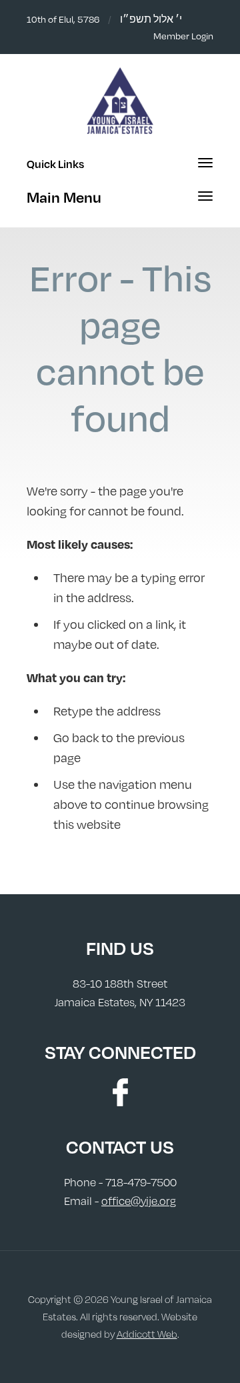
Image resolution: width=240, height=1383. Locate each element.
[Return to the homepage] (120, 100)
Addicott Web (147, 1334)
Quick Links (55, 164)
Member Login (183, 35)
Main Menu (64, 197)
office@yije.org (138, 1201)
